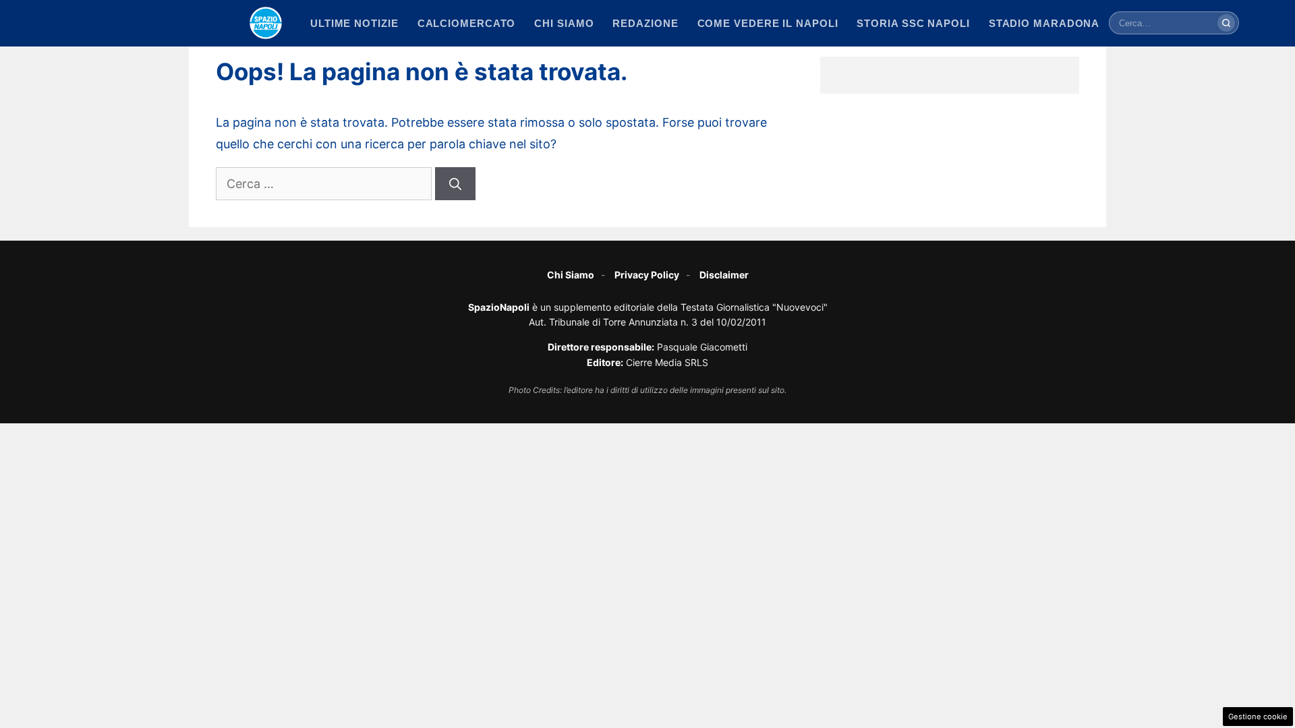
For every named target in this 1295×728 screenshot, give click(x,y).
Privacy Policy (646, 274)
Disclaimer (724, 274)
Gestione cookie (1258, 716)
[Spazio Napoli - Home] (266, 23)
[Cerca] (1226, 23)
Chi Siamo (570, 274)
